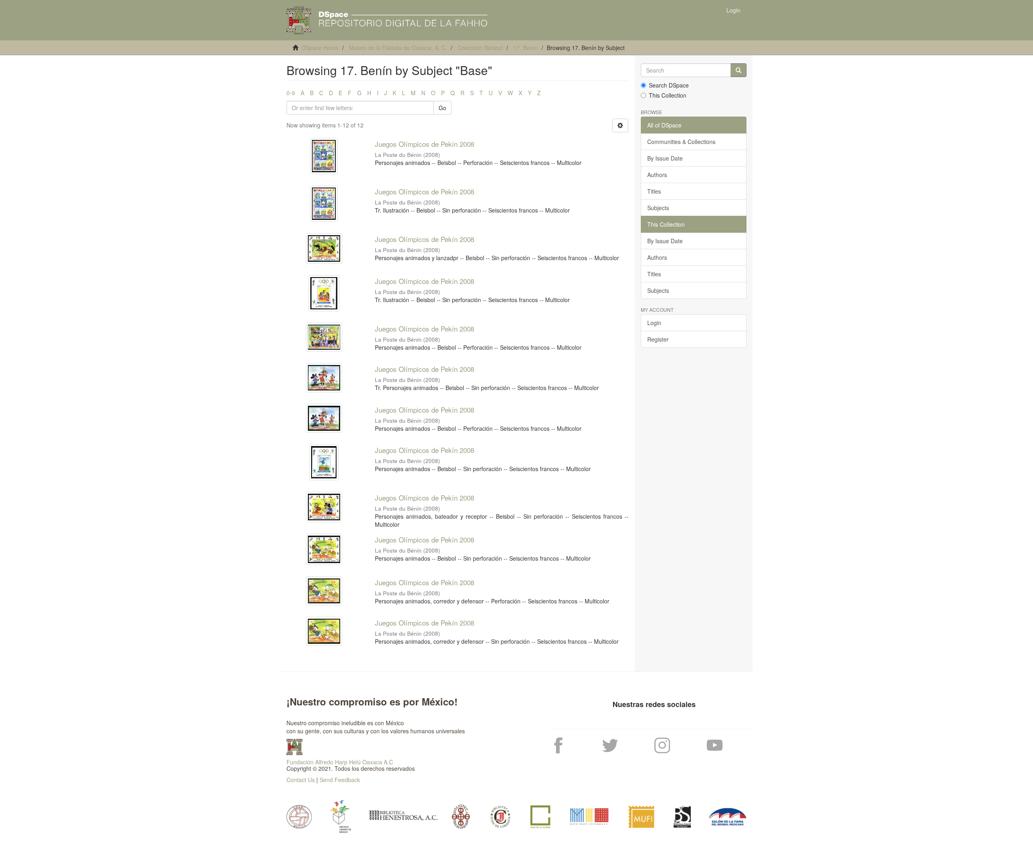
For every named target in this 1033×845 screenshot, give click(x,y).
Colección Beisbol (480, 48)
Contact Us (300, 780)
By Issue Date (665, 158)
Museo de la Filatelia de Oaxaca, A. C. (398, 48)
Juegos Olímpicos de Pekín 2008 (424, 144)
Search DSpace (669, 85)
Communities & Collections (681, 142)
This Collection (667, 95)
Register (658, 339)
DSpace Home (320, 48)
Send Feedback (340, 780)
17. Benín (525, 48)
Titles (654, 191)
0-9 (290, 93)
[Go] (738, 70)
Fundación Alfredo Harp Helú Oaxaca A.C (339, 762)
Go (442, 108)
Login (654, 323)
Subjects (658, 208)
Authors (657, 175)
